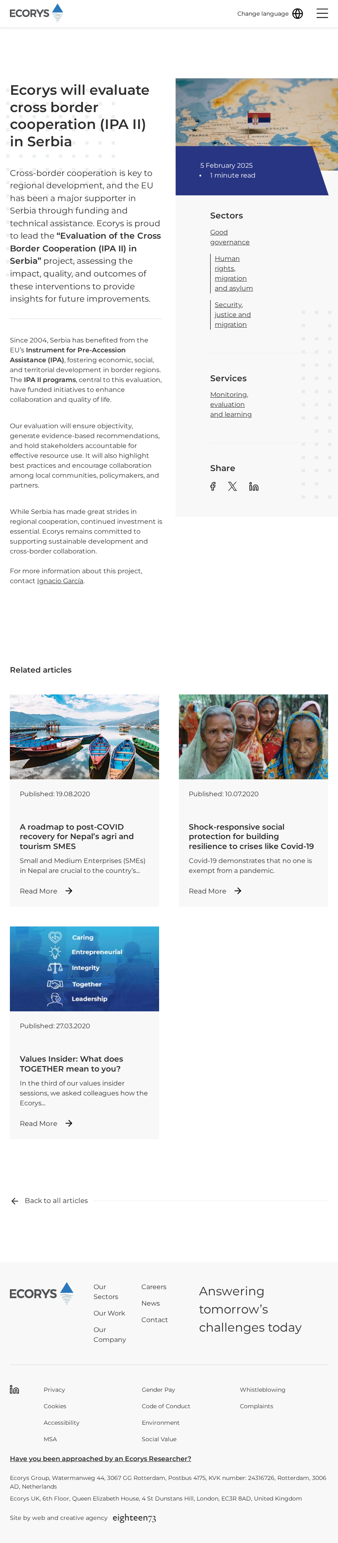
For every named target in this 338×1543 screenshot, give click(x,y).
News (150, 1303)
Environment (161, 1422)
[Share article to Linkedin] (253, 488)
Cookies (55, 1406)
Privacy (54, 1389)
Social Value (159, 1439)
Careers (154, 1287)
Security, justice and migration (233, 314)
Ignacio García (60, 581)
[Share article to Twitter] (232, 488)
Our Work (109, 1313)
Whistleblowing (263, 1389)
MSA (50, 1439)
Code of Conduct (166, 1406)
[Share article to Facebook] (213, 488)
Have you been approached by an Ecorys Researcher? (100, 1459)
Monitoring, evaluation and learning (231, 404)
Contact (154, 1320)
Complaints (256, 1406)
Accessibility (62, 1422)
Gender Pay (158, 1389)
